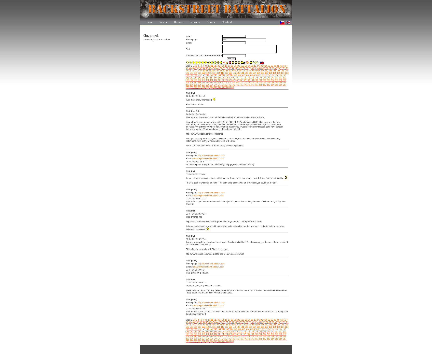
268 (228, 87)
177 (264, 78)
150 (255, 75)
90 (232, 70)
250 (256, 85)
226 (260, 82)
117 (226, 73)
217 (223, 82)
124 (254, 73)
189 (211, 80)
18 (231, 66)
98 (255, 70)
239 (211, 85)
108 (191, 73)
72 (284, 68)
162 (203, 78)
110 (199, 73)
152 (264, 75)
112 (207, 73)
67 (269, 68)
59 (246, 68)
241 (220, 85)
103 (274, 70)
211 (199, 82)
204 (272, 80)
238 (207, 85)
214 (211, 82)
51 (223, 68)
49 (218, 68)
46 (209, 68)
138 (207, 75)
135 (195, 75)
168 (228, 78)
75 (189, 70)
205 (276, 80)
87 (223, 70)
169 (232, 78)
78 (198, 70)
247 (244, 85)
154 (272, 75)
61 (252, 68)
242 (224, 85)
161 (199, 78)
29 (263, 66)
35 (280, 66)
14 (220, 66)
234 (191, 85)
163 (207, 78)
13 (217, 66)
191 (220, 80)
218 (227, 82)
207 (284, 80)
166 (220, 78)
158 (187, 78)
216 (219, 82)
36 (283, 66)
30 (266, 66)
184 (191, 80)
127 (266, 73)
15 (223, 66)
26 (254, 66)
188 (207, 80)
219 (232, 82)
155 (276, 75)
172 (244, 78)
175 (256, 78)
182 (284, 78)
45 (206, 68)
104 (278, 70)
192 (224, 80)
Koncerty (211, 22)
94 (243, 70)
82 (209, 70)
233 (187, 85)
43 (200, 68)
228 (268, 82)
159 (191, 78)
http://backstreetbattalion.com (211, 155)
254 (272, 85)
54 (232, 68)
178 (268, 78)
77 (195, 70)
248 (248, 85)
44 (203, 68)
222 (244, 82)
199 (252, 80)
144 (231, 75)
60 (249, 68)
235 (195, 85)
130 (278, 73)
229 (272, 82)
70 (278, 68)
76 (192, 70)
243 (228, 85)
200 (256, 80)
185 (195, 80)
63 (258, 68)
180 (276, 78)
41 (195, 68)
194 (232, 80)
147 (243, 75)
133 (187, 75)
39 (189, 68)
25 (251, 66)
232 (284, 82)
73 (287, 68)
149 (251, 75)
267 (224, 87)
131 (282, 73)
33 (274, 66)
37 (286, 66)
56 (238, 68)
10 (208, 66)
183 (187, 80)
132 (287, 73)
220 (236, 82)
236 (199, 85)
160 (195, 78)
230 (276, 82)
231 (280, 82)
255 (276, 85)
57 (241, 68)
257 (284, 85)
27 (257, 66)
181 (280, 78)
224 (252, 82)
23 (246, 66)
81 (206, 70)
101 (266, 70)
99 (258, 70)
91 (235, 70)
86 (221, 70)
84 (215, 70)
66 (266, 68)
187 (203, 80)
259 (191, 87)
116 (222, 73)
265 (215, 87)
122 (246, 73)
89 (229, 70)
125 (258, 73)
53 (229, 68)
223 (248, 82)
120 (238, 73)
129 (274, 73)
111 (203, 73)
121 (242, 73)
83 (212, 70)
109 (195, 73)
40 (192, 68)
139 (211, 75)
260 (195, 87)
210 (195, 82)
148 (247, 75)
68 (272, 68)
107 (187, 73)
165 (215, 78)
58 (243, 68)
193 (228, 80)
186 (199, 80)
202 (264, 80)
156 (280, 75)
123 (250, 73)
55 (235, 68)
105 (282, 70)
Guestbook (227, 22)
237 (203, 85)
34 (277, 66)
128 (270, 73)
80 (203, 70)
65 (264, 68)
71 (281, 68)
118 (230, 73)
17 (228, 66)
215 (215, 82)
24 (248, 66)
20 (237, 66)
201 (260, 80)
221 (240, 82)
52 (226, 68)
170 (236, 78)
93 (241, 70)
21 (240, 66)
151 (260, 75)
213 (207, 82)
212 (203, 82)
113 (211, 73)
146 (239, 75)
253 (268, 85)
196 (240, 80)
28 (260, 66)
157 (284, 75)
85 (218, 70)
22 (243, 66)
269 (232, 87)
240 (215, 85)
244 (232, 85)
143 (227, 75)
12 (214, 66)
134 (191, 75)
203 (268, 80)
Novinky (163, 22)
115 (218, 73)
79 (200, 70)
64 (261, 68)
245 (236, 85)
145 (235, 75)
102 (270, 70)
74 (187, 70)
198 (248, 80)
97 (252, 70)
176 (260, 78)
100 (262, 70)
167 (224, 78)
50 (221, 68)
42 (198, 68)
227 (264, 82)
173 (248, 78)
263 (207, 87)
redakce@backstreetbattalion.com (208, 158)
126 (262, 73)
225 (256, 82)
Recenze (178, 22)
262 (203, 87)
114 (215, 73)
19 (234, 66)
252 (264, 85)
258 (187, 87)
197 (244, 80)
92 (238, 70)
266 (220, 87)
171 (240, 78)
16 (225, 66)
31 (268, 66)
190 (215, 80)
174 (252, 78)
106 (286, 70)
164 (211, 78)
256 (280, 85)
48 (215, 68)
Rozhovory (195, 22)
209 (191, 82)
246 (240, 85)
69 (275, 68)
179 (272, 78)
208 (187, 82)
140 (215, 75)
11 (211, 66)
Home (149, 22)
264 (211, 87)
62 (255, 68)
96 (249, 70)
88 (226, 70)
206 (280, 80)
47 (212, 68)
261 (199, 87)
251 (260, 85)
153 (268, 75)
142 (223, 75)
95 (246, 70)
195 (236, 80)
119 (234, 73)
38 (187, 68)
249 (252, 85)
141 (219, 75)
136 (199, 75)
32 (271, 66)
